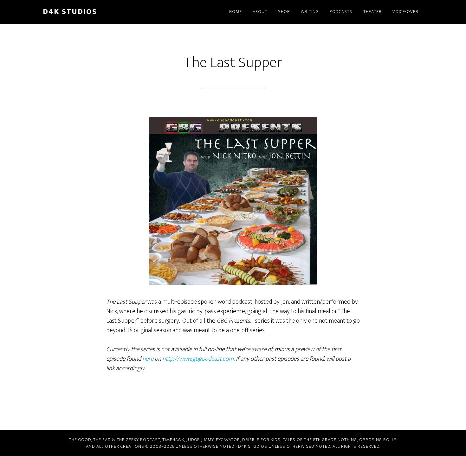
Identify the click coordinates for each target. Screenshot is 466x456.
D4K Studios (70, 11)
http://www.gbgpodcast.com (198, 358)
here (147, 358)
